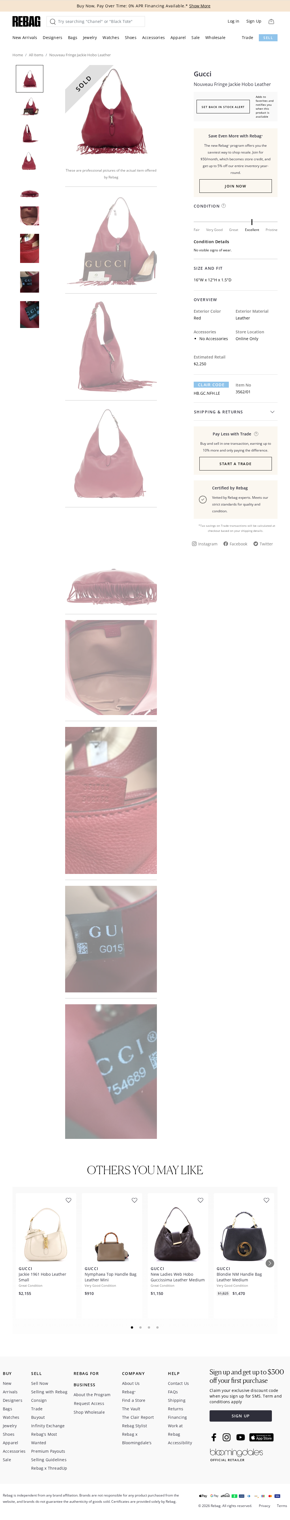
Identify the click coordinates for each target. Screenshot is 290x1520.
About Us (131, 1383)
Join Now (235, 186)
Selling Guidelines (49, 1459)
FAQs (173, 1391)
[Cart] (271, 21)
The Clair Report (138, 1417)
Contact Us (178, 1383)
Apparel (178, 37)
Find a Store (133, 1400)
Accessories (153, 37)
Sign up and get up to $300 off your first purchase (247, 1376)
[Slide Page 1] (132, 1327)
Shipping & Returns (218, 411)
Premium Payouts (48, 1451)
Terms (282, 1505)
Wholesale (215, 37)
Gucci (203, 74)
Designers (52, 37)
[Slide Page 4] (158, 1327)
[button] (111, 112)
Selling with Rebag (49, 1391)
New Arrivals (24, 37)
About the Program (92, 1394)
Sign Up (253, 21)
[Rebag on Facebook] (214, 1437)
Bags (72, 37)
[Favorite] (68, 1200)
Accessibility (180, 1442)
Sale (195, 37)
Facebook (238, 544)
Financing (177, 1417)
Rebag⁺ (129, 1391)
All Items (36, 54)
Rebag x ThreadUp (49, 1468)
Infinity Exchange (48, 1425)
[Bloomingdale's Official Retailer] (236, 1454)
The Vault (131, 1408)
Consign (39, 1400)
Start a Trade (235, 463)
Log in (233, 21)
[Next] (270, 1263)
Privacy (264, 1505)
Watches (111, 37)
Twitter (266, 544)
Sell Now (39, 1383)
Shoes (131, 37)
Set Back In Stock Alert (223, 107)
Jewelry (90, 37)
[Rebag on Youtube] (241, 1437)
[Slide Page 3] (149, 1327)
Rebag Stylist (134, 1425)
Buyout (38, 1417)
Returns (175, 1408)
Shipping (176, 1400)
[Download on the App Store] (261, 1437)
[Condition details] (223, 206)
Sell (268, 37)
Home (17, 54)
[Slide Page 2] (141, 1327)
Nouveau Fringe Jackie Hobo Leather (232, 84)
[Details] (256, 434)
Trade (247, 37)
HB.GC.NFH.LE (207, 393)
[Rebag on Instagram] (226, 1437)
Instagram (208, 544)
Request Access (89, 1403)
